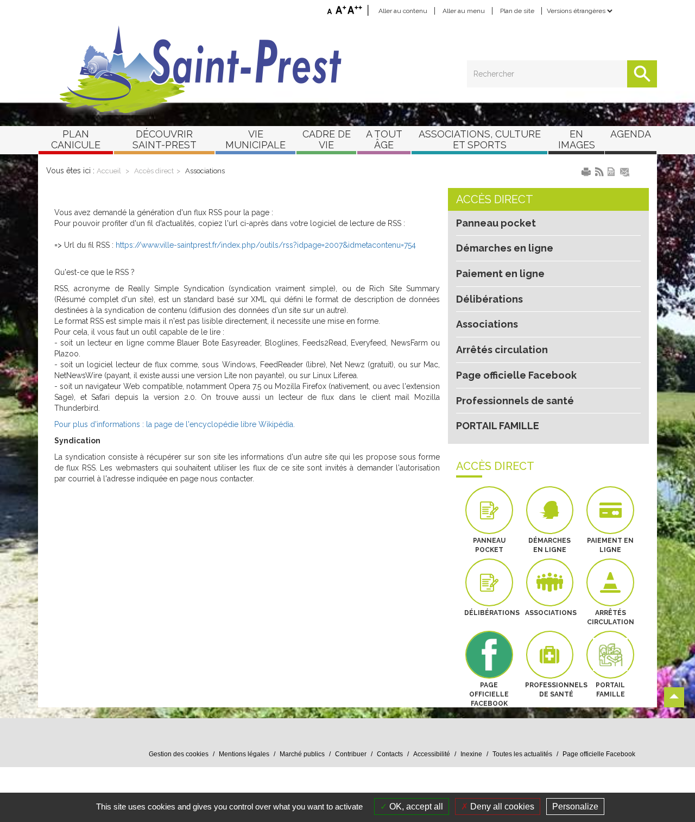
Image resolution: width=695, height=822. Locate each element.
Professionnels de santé (515, 400)
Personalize (575, 806)
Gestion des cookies (178, 754)
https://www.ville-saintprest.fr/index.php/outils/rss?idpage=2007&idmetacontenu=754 (266, 245)
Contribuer (351, 754)
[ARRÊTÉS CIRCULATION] (610, 582)
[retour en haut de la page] (674, 697)
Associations (205, 171)
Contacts (390, 754)
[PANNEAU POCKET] (489, 510)
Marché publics (302, 754)
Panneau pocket (496, 223)
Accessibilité (431, 754)
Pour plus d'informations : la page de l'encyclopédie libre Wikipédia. (174, 424)
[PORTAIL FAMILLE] (610, 655)
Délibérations (489, 299)
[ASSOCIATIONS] (550, 582)
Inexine (471, 754)
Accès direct (154, 171)
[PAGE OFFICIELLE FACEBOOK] (489, 655)
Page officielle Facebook (516, 375)
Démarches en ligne (504, 248)
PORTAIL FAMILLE (497, 425)
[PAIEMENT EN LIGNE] (610, 510)
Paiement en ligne (500, 273)
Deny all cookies (501, 806)
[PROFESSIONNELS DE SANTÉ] (550, 655)
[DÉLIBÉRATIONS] (489, 582)
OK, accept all (415, 806)
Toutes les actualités (522, 754)
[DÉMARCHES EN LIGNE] (550, 510)
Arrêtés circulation (502, 349)
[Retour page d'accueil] (347, 69)
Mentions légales (244, 754)
